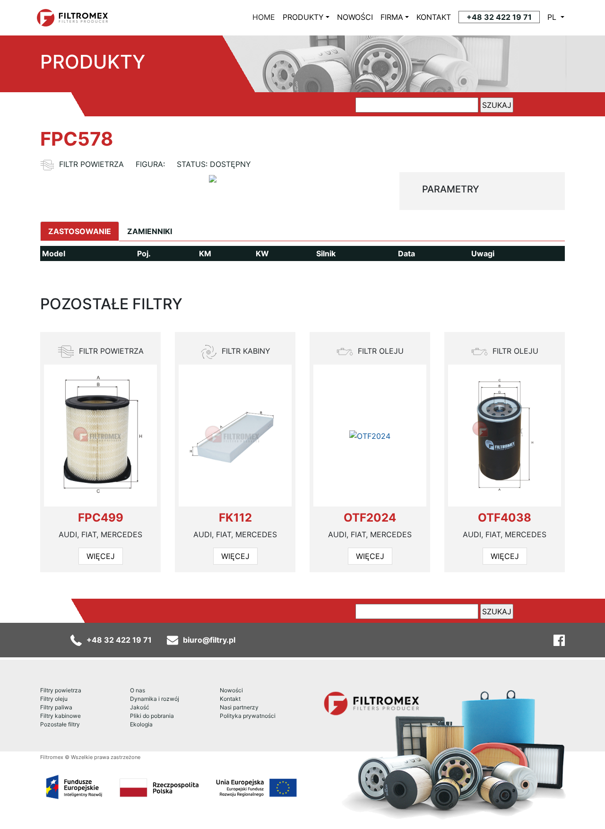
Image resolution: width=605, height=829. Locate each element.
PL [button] (553, 17)
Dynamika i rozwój (154, 698)
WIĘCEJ (100, 556)
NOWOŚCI (355, 17)
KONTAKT (433, 17)
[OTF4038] (504, 435)
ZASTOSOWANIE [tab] (79, 231)
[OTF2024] (369, 436)
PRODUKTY (303, 17)
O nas (137, 690)
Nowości (231, 690)
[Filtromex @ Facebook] (559, 640)
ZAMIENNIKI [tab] (149, 231)
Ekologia (141, 724)
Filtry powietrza (60, 690)
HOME (265, 17)
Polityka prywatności (248, 715)
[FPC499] (100, 435)
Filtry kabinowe (60, 715)
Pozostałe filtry (60, 724)
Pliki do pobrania (152, 715)
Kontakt (230, 698)
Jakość (139, 707)
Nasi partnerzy (239, 707)
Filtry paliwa (56, 707)
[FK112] (235, 436)
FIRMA (391, 17)
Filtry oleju (54, 698)
